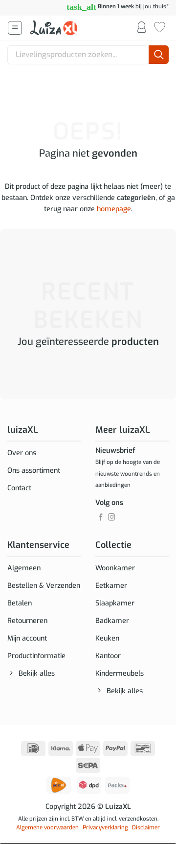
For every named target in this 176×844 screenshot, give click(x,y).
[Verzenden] (159, 54)
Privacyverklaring (105, 827)
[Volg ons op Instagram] (111, 518)
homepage (114, 209)
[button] (15, 28)
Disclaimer (146, 827)
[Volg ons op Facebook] (101, 518)
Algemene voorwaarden (47, 827)
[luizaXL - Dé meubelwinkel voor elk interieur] (54, 28)
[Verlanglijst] (159, 28)
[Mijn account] (141, 28)
